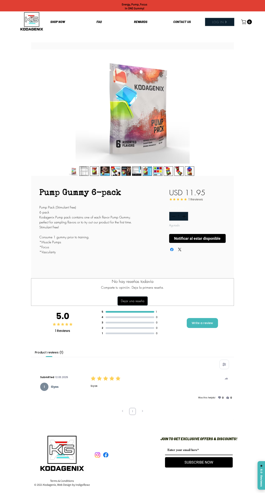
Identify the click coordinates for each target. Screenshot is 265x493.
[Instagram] (97, 454)
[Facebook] (105, 454)
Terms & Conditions (62, 481)
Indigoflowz (83, 485)
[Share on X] (179, 249)
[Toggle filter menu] (224, 364)
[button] (247, 21)
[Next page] (142, 411)
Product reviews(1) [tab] (49, 352)
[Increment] (184, 216)
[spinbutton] (178, 216)
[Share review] (226, 378)
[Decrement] (173, 216)
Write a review (202, 323)
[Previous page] (122, 411)
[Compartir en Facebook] (171, 249)
